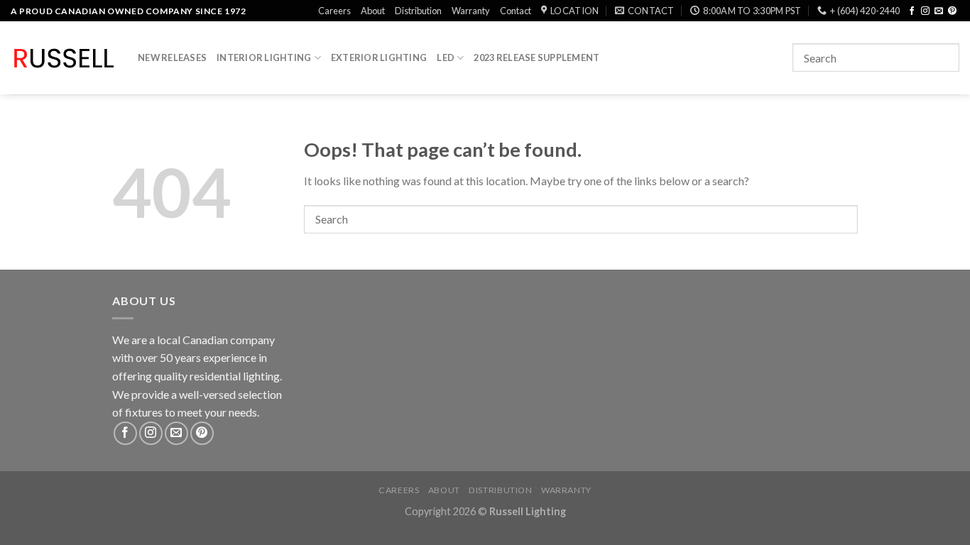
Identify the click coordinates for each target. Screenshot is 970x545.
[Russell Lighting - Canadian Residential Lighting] (63, 58)
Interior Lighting (264, 57)
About (373, 10)
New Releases (172, 57)
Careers (334, 10)
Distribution (418, 10)
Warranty (471, 10)
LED (445, 57)
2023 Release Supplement (536, 57)
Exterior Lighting (379, 57)
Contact (515, 10)
